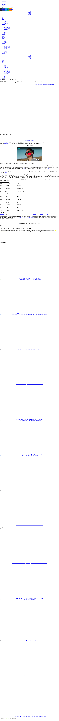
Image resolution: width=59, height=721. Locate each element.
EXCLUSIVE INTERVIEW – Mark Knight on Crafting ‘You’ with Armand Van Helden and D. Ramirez (29, 563)
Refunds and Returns (7, 28)
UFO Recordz (4, 20)
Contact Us (3, 24)
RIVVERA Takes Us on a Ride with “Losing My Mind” (29, 489)
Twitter (28, 234)
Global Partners (4, 1)
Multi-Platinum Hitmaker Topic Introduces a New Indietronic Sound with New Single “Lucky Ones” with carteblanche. (29, 348)
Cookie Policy (6, 29)
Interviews (3, 18)
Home (3, 16)
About (3, 5)
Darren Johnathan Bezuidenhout (29, 217)
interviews (41, 214)
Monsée (7, 142)
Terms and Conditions (7, 27)
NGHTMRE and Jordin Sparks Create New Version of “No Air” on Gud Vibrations (29, 525)
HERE (41, 143)
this (3, 163)
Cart (4, 31)
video (35, 138)
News (3, 17)
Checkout (5, 32)
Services (3, 19)
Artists (5, 22)
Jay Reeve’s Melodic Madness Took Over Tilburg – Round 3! (29, 639)
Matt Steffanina (6, 143)
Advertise (5, 33)
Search (1, 7)
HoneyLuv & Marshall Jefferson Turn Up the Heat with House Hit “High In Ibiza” (29, 419)
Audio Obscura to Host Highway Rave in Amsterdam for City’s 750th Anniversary (29, 675)
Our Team (3, 2)
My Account (5, 30)
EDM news (34, 214)
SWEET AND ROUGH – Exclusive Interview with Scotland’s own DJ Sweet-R (29, 598)
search (12, 7)
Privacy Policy (6, 26)
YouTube (34, 234)
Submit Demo (6, 23)
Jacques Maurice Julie (20, 217)
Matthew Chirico (15, 138)
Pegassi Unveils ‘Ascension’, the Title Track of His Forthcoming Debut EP (29, 454)
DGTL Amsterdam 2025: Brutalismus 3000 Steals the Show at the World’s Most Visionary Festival (29, 716)
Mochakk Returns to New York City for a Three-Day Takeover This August (29, 313)
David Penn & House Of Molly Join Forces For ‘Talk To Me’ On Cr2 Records (29, 384)
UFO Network (2, 214)
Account (3, 49)
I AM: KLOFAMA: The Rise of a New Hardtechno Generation (29, 278)
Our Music (5, 21)
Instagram (31, 234)
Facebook (25, 234)
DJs (47, 214)
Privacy (3, 25)
